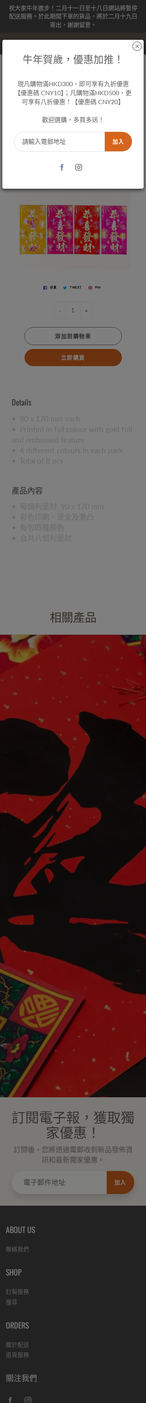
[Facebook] (62, 167)
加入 (118, 141)
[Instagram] (79, 167)
